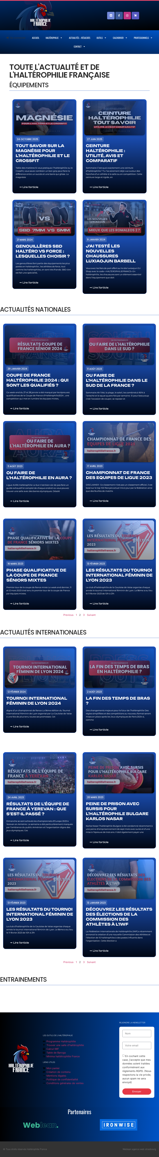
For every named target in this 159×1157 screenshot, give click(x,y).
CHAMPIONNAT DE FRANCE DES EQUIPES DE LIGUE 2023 (119, 475)
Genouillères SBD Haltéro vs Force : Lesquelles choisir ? (43, 251)
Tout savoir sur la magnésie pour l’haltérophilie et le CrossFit (43, 153)
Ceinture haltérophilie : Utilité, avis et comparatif (105, 153)
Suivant (91, 614)
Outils (100, 37)
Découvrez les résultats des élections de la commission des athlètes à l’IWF (119, 917)
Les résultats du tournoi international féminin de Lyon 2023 (119, 575)
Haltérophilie (52, 37)
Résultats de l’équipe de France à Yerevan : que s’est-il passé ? (37, 808)
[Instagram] (127, 15)
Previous (68, 614)
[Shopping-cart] (135, 15)
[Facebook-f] (119, 15)
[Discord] (111, 15)
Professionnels (141, 37)
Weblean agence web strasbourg (139, 1149)
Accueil (35, 37)
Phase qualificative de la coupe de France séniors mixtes (36, 575)
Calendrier (118, 37)
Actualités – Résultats (79, 37)
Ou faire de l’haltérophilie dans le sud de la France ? (117, 380)
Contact (78, 46)
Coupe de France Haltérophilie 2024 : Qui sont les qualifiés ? (37, 380)
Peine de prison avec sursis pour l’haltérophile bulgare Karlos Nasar (117, 811)
